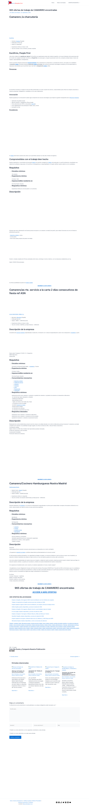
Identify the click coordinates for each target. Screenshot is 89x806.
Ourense (18, 41)
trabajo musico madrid (24, 629)
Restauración (17, 389)
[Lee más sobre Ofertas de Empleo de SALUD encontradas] (19, 667)
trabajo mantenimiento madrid (49, 628)
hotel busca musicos (14, 629)
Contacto (31, 802)
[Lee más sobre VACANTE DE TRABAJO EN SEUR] (36, 667)
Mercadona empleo (26, 623)
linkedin (28, 628)
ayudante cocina (18, 530)
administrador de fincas (73, 625)
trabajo (17, 64)
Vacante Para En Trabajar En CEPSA (52, 671)
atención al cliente (21, 405)
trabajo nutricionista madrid (72, 628)
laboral (33, 104)
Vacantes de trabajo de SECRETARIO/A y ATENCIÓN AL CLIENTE (68, 674)
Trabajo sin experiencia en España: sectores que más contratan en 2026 (28, 602)
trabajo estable (29, 282)
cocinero (16, 528)
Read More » (15, 690)
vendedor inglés (17, 623)
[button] (79, 2)
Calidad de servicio (18, 382)
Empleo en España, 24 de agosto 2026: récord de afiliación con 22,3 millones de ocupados (33, 600)
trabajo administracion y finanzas (59, 625)
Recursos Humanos (74, 97)
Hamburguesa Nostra (14, 487)
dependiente (17, 531)
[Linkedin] (13, 651)
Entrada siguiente (74, 656)
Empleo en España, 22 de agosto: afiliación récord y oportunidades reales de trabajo (31, 609)
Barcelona (19, 317)
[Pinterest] (12, 651)
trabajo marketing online (20, 628)
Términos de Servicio (23, 802)
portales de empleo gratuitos (60, 623)
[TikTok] (61, 802)
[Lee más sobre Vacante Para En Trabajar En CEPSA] (52, 667)
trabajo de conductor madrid (47, 629)
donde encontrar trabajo (36, 623)
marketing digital (38, 628)
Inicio (11, 800)
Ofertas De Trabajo (19, 675)
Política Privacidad (36, 800)
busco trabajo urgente (48, 623)
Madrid (20, 490)
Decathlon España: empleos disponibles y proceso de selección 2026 (28, 616)
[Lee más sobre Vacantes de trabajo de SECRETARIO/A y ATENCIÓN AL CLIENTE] (69, 668)
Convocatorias (22, 674)
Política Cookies (27, 800)
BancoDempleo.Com (28, 804)
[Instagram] (59, 802)
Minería (46, 675)
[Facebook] (9, 651)
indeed (31, 628)
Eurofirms (11, 38)
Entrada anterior (14, 656)
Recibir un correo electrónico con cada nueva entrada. (22, 733)
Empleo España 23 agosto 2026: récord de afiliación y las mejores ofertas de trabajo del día (33, 604)
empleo (35, 64)
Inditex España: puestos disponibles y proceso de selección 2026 (27, 606)
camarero (16, 527)
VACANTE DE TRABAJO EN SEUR (35, 671)
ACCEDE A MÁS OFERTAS (45, 592)
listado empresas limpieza (38, 625)
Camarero (16, 385)
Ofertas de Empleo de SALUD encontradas (18, 671)
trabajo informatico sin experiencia (28, 626)
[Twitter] (11, 651)
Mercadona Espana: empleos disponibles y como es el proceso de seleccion (29, 620)
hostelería (73, 332)
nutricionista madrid (61, 628)
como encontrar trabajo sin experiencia (22, 625)
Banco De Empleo (15, 674)
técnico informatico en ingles (43, 626)
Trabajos (11, 623)
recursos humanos (32, 62)
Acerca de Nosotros (18, 800)
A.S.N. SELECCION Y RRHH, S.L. (16, 314)
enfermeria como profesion (56, 626)
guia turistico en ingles (35, 629)
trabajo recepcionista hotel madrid (63, 629)
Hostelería (31, 366)
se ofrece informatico (14, 626)
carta (15, 387)
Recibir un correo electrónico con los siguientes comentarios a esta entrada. (27, 730)
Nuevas (13, 675)
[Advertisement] (44, 28)
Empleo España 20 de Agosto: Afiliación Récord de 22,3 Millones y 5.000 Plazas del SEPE (32, 618)
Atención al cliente (14, 235)
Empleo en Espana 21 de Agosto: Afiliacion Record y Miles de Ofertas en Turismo (30, 613)
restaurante (16, 390)
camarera (16, 384)
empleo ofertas (47, 625)
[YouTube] (70, 802)
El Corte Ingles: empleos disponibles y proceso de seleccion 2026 (27, 611)
